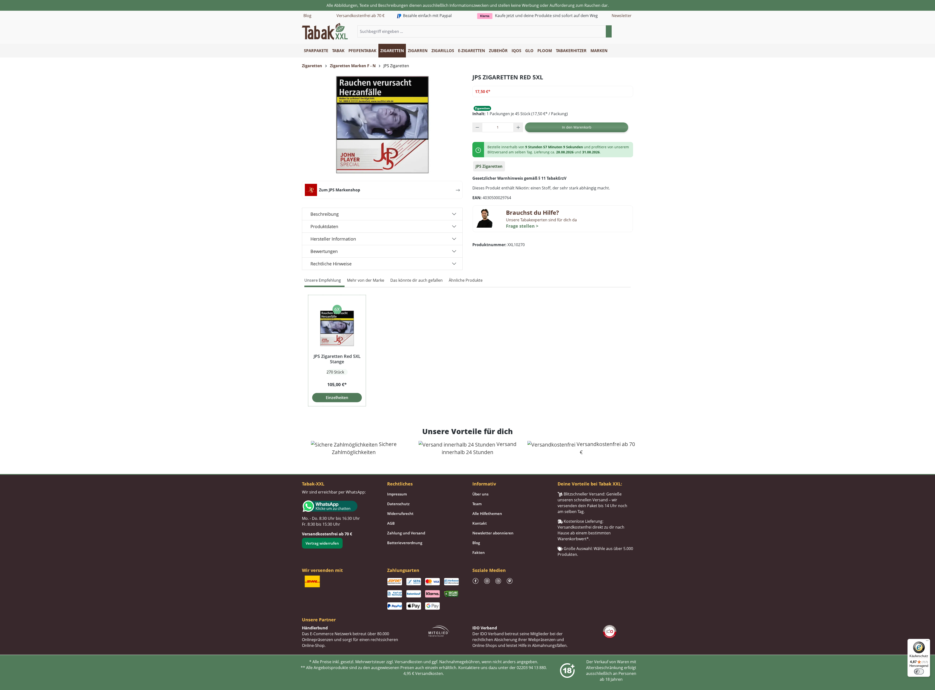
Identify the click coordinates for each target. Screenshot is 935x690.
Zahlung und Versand (406, 533)
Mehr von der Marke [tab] (365, 280)
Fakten (478, 552)
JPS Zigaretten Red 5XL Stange (337, 359)
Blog (307, 15)
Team (477, 503)
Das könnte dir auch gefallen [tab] (416, 280)
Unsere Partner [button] (319, 620)
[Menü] (927, 642)
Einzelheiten (337, 397)
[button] (630, 31)
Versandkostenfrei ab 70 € (360, 15)
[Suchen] (609, 31)
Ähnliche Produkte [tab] (466, 280)
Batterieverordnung (404, 542)
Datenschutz (398, 503)
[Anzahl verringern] (477, 127)
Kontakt (479, 523)
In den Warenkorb (576, 127)
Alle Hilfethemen (487, 513)
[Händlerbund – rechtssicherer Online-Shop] (439, 630)
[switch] (919, 671)
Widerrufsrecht (400, 513)
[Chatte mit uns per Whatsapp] (339, 506)
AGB (391, 523)
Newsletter (622, 15)
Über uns (480, 494)
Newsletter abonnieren (493, 533)
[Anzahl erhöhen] (518, 127)
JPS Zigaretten (489, 166)
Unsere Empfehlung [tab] (322, 280)
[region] (467, 350)
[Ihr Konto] (624, 31)
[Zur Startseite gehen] (325, 31)
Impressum (397, 494)
